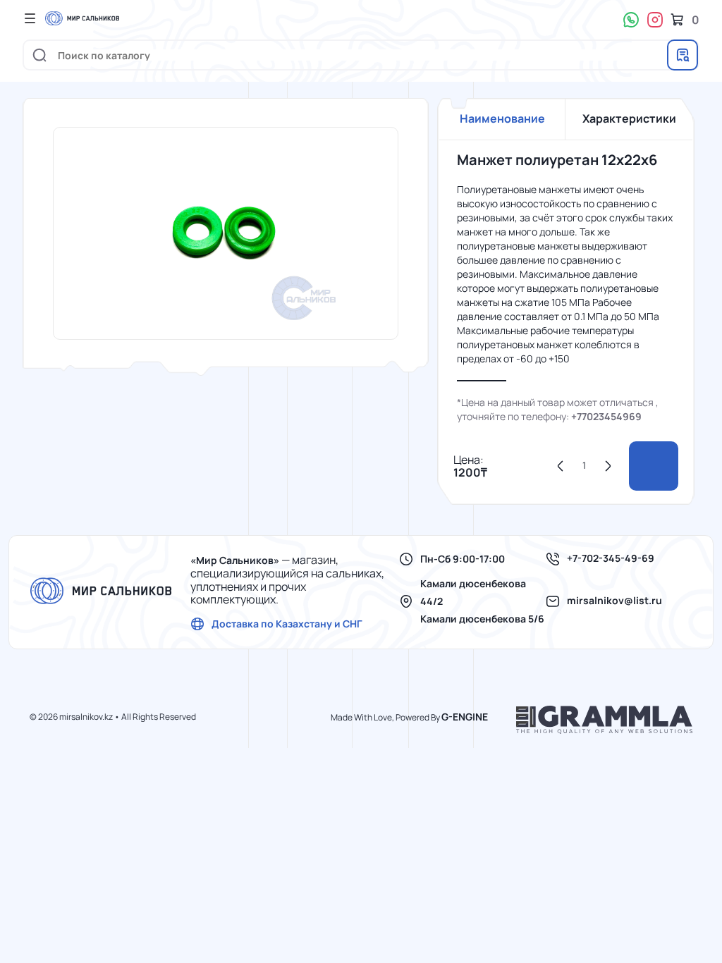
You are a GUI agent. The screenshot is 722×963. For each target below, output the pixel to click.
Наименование (502, 118)
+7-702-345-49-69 (610, 558)
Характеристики (629, 118)
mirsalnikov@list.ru (614, 600)
